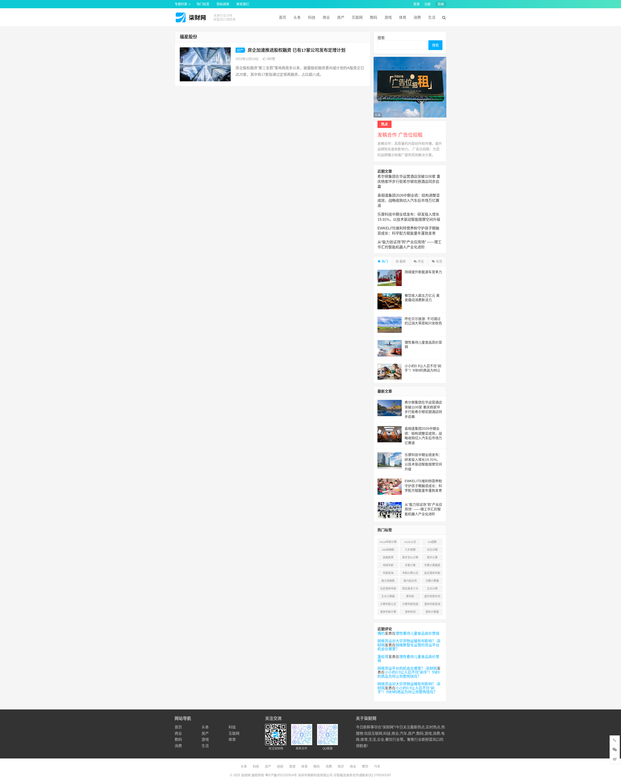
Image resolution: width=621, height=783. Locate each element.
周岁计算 (432, 557)
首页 (282, 17)
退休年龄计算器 (388, 612)
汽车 (377, 766)
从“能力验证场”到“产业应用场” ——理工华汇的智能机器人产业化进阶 (423, 509)
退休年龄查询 (432, 604)
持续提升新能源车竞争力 (423, 272)
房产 (340, 17)
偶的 (381, 633)
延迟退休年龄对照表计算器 (432, 574)
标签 (438, 261)
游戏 (388, 17)
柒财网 (246, 775)
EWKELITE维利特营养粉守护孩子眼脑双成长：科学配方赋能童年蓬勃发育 (423, 485)
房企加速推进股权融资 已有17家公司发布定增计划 (296, 50)
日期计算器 (432, 580)
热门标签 (203, 4)
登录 (416, 4)
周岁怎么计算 (410, 557)
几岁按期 (410, 549)
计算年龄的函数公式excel (410, 605)
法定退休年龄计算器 (388, 589)
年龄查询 (388, 573)
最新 (402, 261)
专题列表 (181, 4)
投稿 (441, 4)
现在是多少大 (410, 588)
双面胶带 (388, 557)
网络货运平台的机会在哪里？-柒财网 (407, 668)
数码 (373, 17)
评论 (420, 261)
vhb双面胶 (388, 549)
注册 (427, 4)
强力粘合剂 (410, 580)
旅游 (292, 766)
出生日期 (432, 549)
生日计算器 (388, 596)
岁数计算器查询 (432, 566)
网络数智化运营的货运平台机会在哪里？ (408, 647)
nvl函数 (432, 541)
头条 (297, 17)
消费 (417, 17)
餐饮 (365, 766)
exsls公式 (410, 541)
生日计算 (432, 588)
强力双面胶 (388, 580)
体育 (402, 17)
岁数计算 (410, 565)
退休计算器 (432, 611)
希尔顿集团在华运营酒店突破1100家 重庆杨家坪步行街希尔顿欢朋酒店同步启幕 (408, 181)
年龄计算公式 (410, 573)
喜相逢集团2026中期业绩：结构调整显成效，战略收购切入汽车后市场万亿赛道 (408, 200)
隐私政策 (223, 4)
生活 (431, 17)
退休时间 (410, 611)
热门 (384, 261)
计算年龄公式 (388, 604)
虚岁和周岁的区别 (432, 597)
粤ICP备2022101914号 (281, 775)
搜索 (381, 38)
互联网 (357, 17)
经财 (280, 766)
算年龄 (410, 596)
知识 (341, 766)
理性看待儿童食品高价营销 (417, 633)
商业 (326, 17)
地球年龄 (388, 565)
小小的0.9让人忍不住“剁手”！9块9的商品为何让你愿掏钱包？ (423, 370)
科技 (311, 17)
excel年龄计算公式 (388, 542)
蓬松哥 (382, 657)
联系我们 (243, 4)
